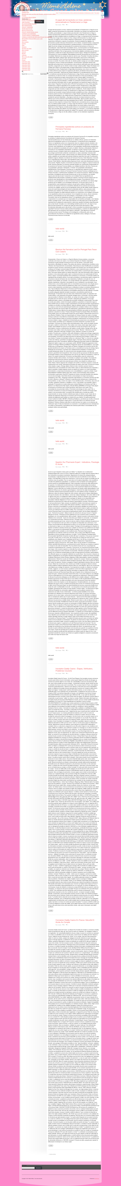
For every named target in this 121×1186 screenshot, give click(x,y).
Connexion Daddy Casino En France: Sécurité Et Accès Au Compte (75, 921)
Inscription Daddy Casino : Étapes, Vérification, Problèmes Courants (74, 669)
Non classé (58, 131)
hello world (60, 228)
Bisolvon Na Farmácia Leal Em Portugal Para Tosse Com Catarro (76, 250)
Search (102, 13)
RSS (102, 17)
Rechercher (24, 1165)
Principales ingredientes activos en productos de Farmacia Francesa (75, 127)
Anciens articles (52, 1154)
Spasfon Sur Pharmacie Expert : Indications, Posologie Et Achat (77, 463)
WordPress (97, 1178)
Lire (51, 117)
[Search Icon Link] (22, 72)
